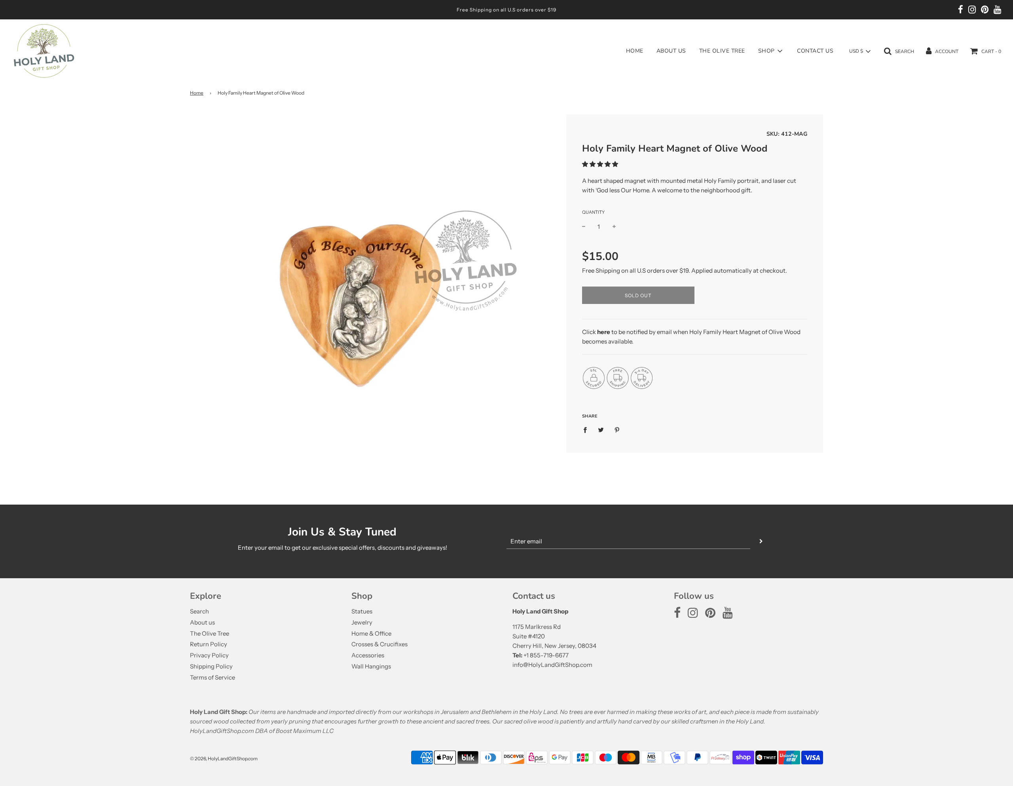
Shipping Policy (211, 666)
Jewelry (361, 622)
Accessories (367, 655)
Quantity (593, 212)
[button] (600, 164)
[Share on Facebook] (587, 429)
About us (671, 51)
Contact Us (815, 51)
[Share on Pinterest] (617, 429)
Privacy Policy (209, 655)
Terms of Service (212, 677)
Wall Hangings (371, 666)
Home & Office (371, 633)
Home (634, 51)
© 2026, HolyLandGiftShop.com (224, 758)
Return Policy (208, 644)
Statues (361, 611)
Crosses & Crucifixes (379, 644)
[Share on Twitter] (601, 429)
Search (199, 611)
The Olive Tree (722, 51)
